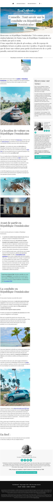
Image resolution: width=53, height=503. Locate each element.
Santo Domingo (5, 141)
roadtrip (18, 78)
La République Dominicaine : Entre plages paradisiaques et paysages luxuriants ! (26, 69)
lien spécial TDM (8, 281)
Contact (28, 486)
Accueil (19, 486)
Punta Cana (19, 139)
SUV (19, 157)
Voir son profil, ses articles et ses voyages (42, 157)
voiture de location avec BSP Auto (21, 408)
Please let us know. (36, 497)
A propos (24, 486)
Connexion (33, 486)
